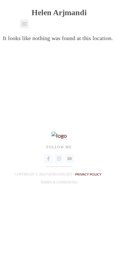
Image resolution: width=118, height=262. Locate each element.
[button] (24, 23)
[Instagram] (59, 158)
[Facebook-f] (48, 158)
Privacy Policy (88, 174)
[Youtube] (69, 158)
